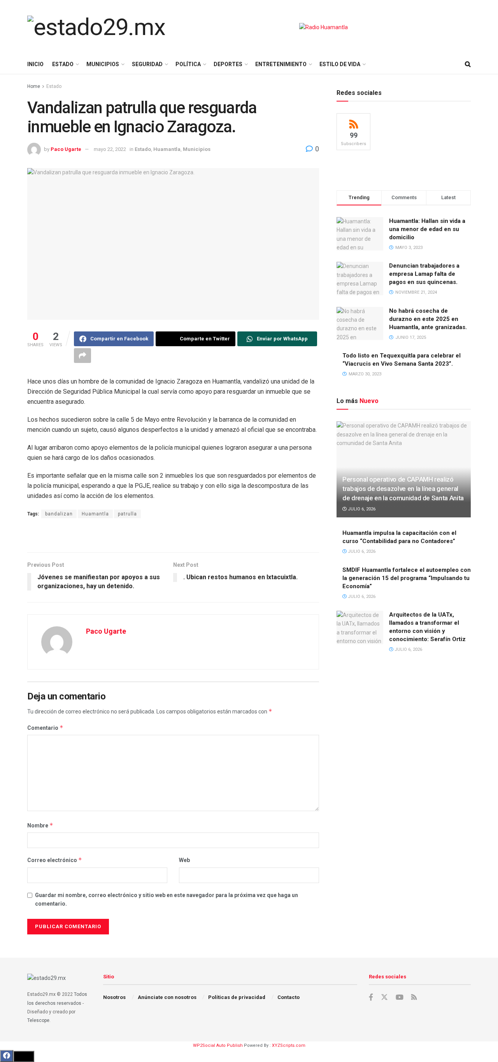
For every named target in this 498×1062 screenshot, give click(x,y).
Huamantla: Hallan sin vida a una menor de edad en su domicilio (427, 229)
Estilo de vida (339, 64)
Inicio (35, 64)
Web (184, 860)
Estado (63, 64)
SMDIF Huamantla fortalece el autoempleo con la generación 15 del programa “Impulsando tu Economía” (406, 578)
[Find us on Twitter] (384, 997)
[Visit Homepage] (96, 27)
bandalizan (59, 514)
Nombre (40, 825)
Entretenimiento (281, 64)
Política (188, 64)
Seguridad (147, 64)
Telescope (38, 1020)
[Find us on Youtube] (399, 997)
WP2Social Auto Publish (218, 1045)
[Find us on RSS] (414, 997)
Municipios (102, 64)
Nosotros (114, 997)
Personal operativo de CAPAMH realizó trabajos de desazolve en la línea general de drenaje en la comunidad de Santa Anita (403, 488)
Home (33, 86)
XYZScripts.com (288, 1045)
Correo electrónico (54, 860)
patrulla (127, 514)
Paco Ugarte (66, 149)
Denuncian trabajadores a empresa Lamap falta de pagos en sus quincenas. (424, 274)
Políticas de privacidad (236, 997)
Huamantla (167, 149)
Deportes (228, 64)
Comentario (45, 727)
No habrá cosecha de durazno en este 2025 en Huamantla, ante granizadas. (428, 319)
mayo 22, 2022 (110, 149)
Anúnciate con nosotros (167, 997)
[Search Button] (468, 64)
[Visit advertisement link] (323, 27)
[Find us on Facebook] (371, 997)
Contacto (288, 997)
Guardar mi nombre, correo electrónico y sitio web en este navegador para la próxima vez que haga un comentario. (166, 899)
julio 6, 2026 (361, 509)
